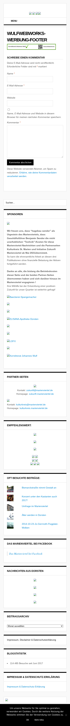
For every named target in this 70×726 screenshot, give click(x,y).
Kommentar (14, 122)
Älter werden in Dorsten (34, 515)
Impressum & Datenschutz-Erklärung (26, 686)
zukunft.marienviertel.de (41, 394)
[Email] (61, 21)
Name (11, 73)
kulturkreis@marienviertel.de (31, 404)
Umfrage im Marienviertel (35, 506)
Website (11, 97)
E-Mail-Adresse (15, 85)
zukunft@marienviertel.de (39, 390)
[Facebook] (57, 21)
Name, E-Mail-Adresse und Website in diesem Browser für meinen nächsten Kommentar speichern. (34, 115)
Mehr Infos (39, 720)
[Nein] (66, 715)
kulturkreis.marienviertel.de (34, 408)
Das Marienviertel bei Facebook (29, 543)
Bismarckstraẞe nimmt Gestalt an (39, 487)
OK (27, 720)
